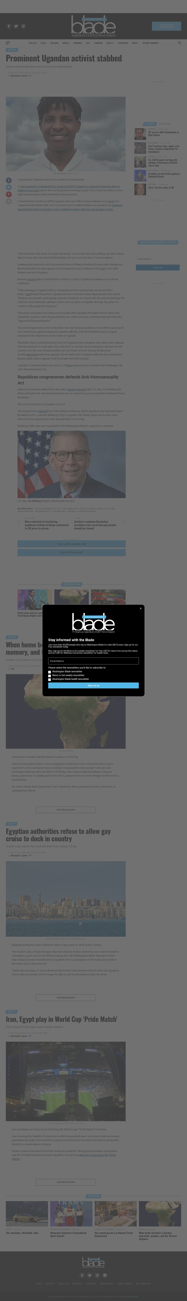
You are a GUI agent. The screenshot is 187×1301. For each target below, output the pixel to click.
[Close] (141, 608)
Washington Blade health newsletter (70, 679)
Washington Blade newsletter (67, 671)
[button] (93, 673)
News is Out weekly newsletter (68, 675)
